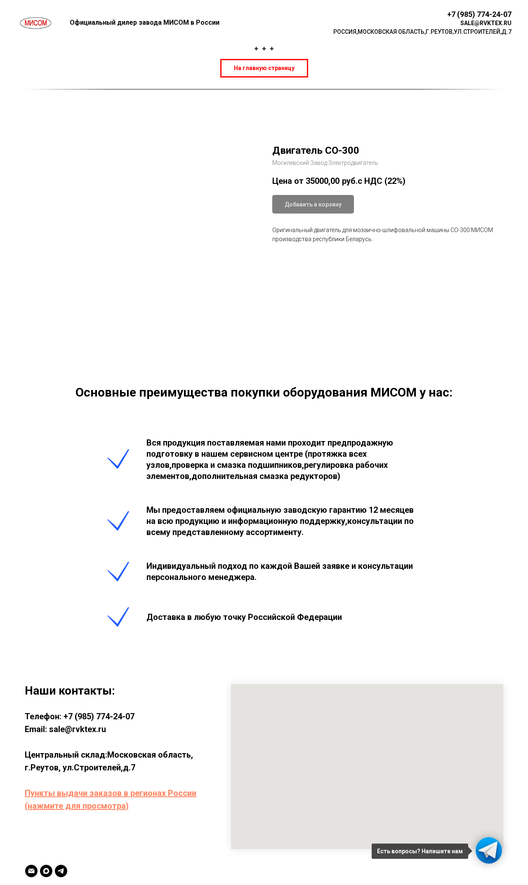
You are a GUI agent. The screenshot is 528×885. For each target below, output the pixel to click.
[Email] (31, 871)
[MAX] (46, 871)
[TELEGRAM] (61, 871)
